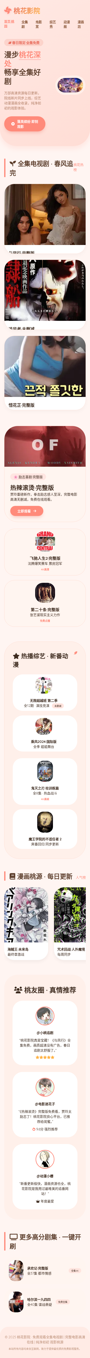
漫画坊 (81, 24)
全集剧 (25, 24)
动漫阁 (67, 24)
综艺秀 (53, 24)
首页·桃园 (9, 23)
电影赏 (39, 24)
